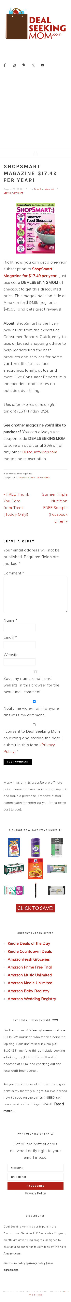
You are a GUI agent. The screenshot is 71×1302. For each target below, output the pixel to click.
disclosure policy (14, 1263)
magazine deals (27, 477)
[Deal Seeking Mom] (35, 40)
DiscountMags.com (39, 452)
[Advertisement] (35, 110)
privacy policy (36, 1263)
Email (10, 637)
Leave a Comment (13, 192)
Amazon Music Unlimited (30, 975)
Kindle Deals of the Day (29, 943)
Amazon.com (12, 1253)
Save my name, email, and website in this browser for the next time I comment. (31, 685)
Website (11, 654)
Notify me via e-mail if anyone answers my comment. (31, 711)
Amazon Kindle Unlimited (30, 982)
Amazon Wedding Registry (32, 998)
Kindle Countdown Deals (30, 951)
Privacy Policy (35, 1193)
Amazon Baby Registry (28, 991)
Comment (14, 573)
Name (10, 620)
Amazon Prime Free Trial (30, 967)
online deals (43, 477)
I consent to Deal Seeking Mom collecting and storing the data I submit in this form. (33, 741)
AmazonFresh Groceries (29, 959)
